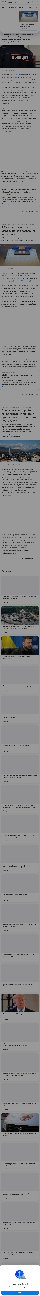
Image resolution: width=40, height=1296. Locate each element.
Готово (20, 1292)
